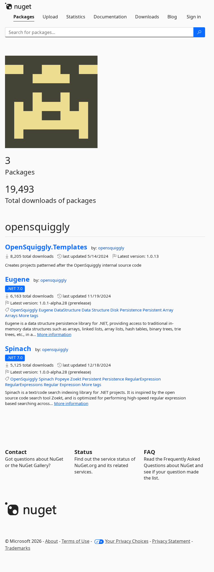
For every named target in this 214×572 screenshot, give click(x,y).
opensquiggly (111, 248)
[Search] (199, 32)
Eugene (17, 279)
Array (168, 310)
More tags (28, 315)
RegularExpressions (24, 384)
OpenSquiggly (24, 310)
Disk (114, 310)
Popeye (62, 379)
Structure (100, 310)
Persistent (152, 310)
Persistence (131, 310)
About (51, 541)
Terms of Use (75, 541)
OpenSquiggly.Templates (46, 247)
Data (86, 310)
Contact (16, 452)
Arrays (11, 315)
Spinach (18, 348)
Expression (70, 384)
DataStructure (67, 310)
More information (54, 334)
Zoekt (75, 379)
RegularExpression (143, 379)
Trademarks (17, 548)
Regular (51, 384)
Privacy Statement (171, 541)
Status (83, 452)
